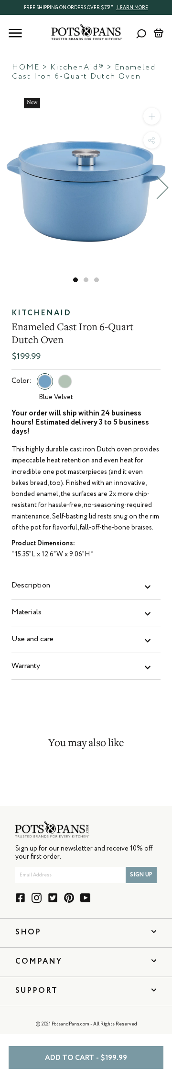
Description (30, 585)
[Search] (141, 33)
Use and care (32, 639)
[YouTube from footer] (85, 898)
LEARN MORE (132, 7)
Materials (26, 612)
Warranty (25, 666)
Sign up (141, 875)
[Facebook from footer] (20, 898)
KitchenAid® (77, 67)
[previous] (9, 187)
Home (26, 67)
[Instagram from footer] (37, 898)
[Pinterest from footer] (69, 898)
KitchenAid (41, 313)
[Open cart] (158, 33)
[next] (162, 187)
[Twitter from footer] (53, 898)
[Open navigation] (15, 33)
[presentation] (86, 7)
